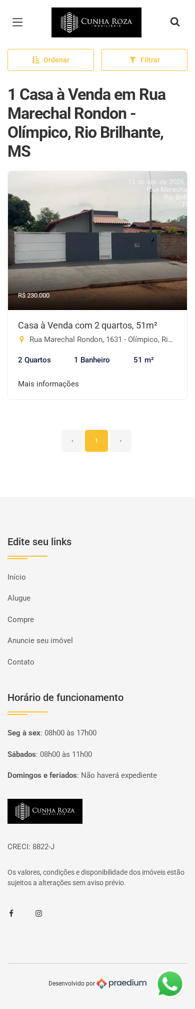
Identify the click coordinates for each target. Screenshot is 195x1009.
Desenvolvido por (72, 983)
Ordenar (57, 60)
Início (17, 577)
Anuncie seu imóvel (40, 640)
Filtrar (150, 60)
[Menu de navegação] (20, 22)
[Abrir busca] (175, 22)
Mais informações (48, 383)
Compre (21, 619)
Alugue (19, 598)
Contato (21, 662)
